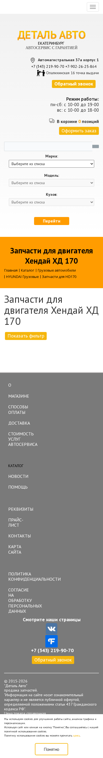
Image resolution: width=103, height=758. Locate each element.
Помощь (18, 487)
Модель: (51, 175)
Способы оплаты (18, 409)
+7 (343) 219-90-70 (47, 66)
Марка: (51, 156)
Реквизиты (20, 509)
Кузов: (51, 194)
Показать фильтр (25, 336)
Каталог (15, 465)
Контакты (19, 536)
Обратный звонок (53, 660)
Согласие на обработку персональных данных (21, 600)
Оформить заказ (79, 130)
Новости (18, 476)
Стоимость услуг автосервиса (21, 439)
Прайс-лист (15, 522)
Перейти (51, 221)
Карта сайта (14, 549)
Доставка (19, 423)
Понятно (51, 749)
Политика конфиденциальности (21, 576)
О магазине (18, 390)
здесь (76, 735)
